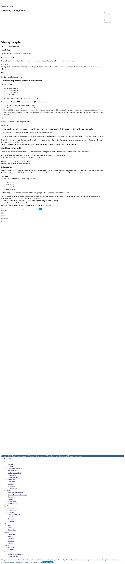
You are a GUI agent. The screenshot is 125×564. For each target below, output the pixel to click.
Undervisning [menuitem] (8, 490)
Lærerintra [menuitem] (11, 538)
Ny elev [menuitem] (6, 506)
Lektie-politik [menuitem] (12, 497)
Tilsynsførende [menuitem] (12, 470)
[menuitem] (14, 514)
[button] (53, 32)
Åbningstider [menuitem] (12, 530)
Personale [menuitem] (11, 466)
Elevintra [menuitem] (10, 536)
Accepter (45, 562)
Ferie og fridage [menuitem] (12, 503)
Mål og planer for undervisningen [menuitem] (17, 495)
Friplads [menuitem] (10, 517)
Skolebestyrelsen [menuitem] (13, 477)
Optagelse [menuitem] (11, 512)
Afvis (51, 562)
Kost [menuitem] (9, 528)
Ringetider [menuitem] (11, 519)
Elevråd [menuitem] (10, 484)
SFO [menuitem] (5, 523)
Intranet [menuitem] (6, 532)
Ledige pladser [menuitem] (12, 510)
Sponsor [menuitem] (6, 545)
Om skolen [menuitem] (7, 462)
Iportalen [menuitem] (10, 543)
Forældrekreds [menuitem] (12, 479)
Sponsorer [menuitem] (11, 549)
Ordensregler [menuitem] (12, 521)
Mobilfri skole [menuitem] (12, 475)
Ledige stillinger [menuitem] (12, 488)
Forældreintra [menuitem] (12, 534)
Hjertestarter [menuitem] (11, 486)
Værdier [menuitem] (10, 464)
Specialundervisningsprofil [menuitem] (15, 492)
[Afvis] (53, 562)
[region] (53, 26)
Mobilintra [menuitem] (11, 541)
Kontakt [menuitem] (6, 552)
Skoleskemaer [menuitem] (12, 501)
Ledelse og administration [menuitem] (15, 554)
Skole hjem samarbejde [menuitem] (14, 473)
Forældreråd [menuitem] (11, 481)
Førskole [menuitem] (10, 499)
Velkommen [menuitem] (11, 508)
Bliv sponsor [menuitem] (11, 547)
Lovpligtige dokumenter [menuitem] (15, 468)
